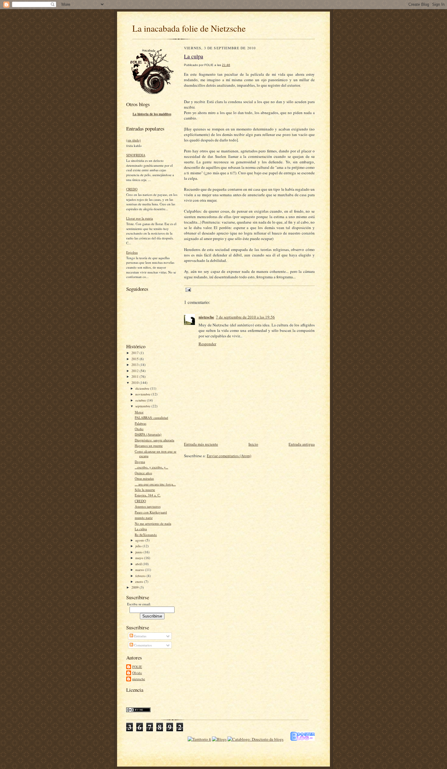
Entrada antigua (302, 444)
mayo (139, 557)
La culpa (141, 529)
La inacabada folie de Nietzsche (189, 28)
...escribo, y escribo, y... (151, 467)
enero (139, 581)
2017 (135, 352)
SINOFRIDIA (135, 155)
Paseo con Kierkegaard (151, 512)
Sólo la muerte (145, 489)
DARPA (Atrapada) (148, 434)
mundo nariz (144, 517)
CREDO (131, 189)
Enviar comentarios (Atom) (229, 455)
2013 (135, 364)
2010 (135, 382)
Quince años (143, 473)
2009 (135, 587)
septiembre (143, 406)
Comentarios (142, 645)
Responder (207, 343)
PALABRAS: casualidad (151, 417)
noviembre (143, 394)
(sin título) (133, 140)
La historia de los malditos (152, 114)
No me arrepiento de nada (153, 523)
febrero (141, 575)
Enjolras (132, 252)
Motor (139, 412)
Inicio (253, 444)
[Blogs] (219, 739)
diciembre (142, 388)
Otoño (139, 428)
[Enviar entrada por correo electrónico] (187, 289)
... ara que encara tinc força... (155, 484)
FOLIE (137, 666)
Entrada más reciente (201, 444)
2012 (135, 370)
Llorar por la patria (139, 218)
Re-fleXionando (146, 534)
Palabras (140, 423)
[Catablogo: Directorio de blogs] (255, 739)
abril (139, 564)
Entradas (139, 636)
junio (139, 552)
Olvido (137, 672)
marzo (140, 569)
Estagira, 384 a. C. (148, 495)
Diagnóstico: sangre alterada (154, 440)
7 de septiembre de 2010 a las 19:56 (245, 317)
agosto (140, 540)
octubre (141, 400)
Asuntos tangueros (148, 506)
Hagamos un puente (149, 445)
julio (139, 546)
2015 (135, 359)
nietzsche (138, 679)
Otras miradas (144, 478)
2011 (135, 376)
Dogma (140, 461)
